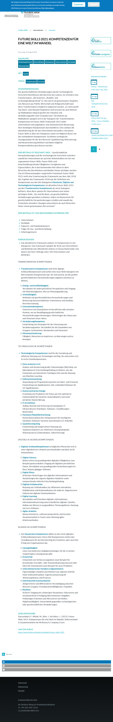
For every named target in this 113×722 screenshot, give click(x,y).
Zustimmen (78, 5)
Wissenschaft (24, 66)
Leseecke (52, 30)
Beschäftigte (39, 62)
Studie (25, 74)
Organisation (31, 81)
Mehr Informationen (47, 8)
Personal (41, 81)
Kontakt (21, 691)
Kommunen (49, 62)
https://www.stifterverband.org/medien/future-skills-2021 (41, 632)
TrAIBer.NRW (23, 30)
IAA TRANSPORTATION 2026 (99, 104)
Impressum (22, 683)
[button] (56, 662)
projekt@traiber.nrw (30, 710)
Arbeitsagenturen (26, 62)
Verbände (71, 62)
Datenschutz (23, 687)
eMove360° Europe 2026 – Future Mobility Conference (100, 121)
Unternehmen (60, 62)
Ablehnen (94, 5)
